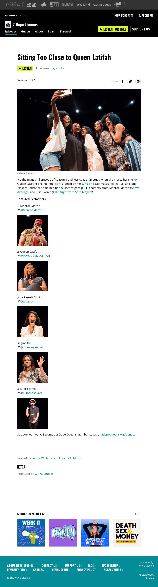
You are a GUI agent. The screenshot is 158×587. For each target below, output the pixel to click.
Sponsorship (110, 565)
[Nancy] (63, 533)
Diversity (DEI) (16, 570)
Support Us (145, 15)
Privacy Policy (86, 570)
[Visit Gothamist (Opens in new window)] (43, 5)
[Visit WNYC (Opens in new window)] (31, 5)
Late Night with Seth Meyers (72, 192)
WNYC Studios (44, 474)
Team (52, 31)
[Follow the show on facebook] (34, 577)
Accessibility (112, 570)
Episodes (11, 31)
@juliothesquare (31, 393)
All (137, 514)
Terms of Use (60, 570)
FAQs (91, 565)
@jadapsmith (29, 301)
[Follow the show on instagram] (46, 577)
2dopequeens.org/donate (118, 434)
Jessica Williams (42, 458)
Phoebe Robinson (70, 458)
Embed (61, 68)
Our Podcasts (124, 15)
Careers (38, 570)
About (39, 31)
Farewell (66, 31)
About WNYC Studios (20, 565)
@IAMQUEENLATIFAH (35, 256)
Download (44, 68)
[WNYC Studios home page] (19, 15)
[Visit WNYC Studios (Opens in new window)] (54, 4)
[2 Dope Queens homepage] (8, 24)
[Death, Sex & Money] (127, 533)
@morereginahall (32, 347)
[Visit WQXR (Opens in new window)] (83, 4)
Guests (26, 31)
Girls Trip (88, 184)
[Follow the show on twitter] (40, 577)
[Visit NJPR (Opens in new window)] (67, 4)
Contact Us (49, 565)
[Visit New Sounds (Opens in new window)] (102, 5)
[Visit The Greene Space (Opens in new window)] (117, 5)
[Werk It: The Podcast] (31, 533)
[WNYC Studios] (21, 468)
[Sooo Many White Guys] (95, 533)
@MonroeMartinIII (32, 210)
